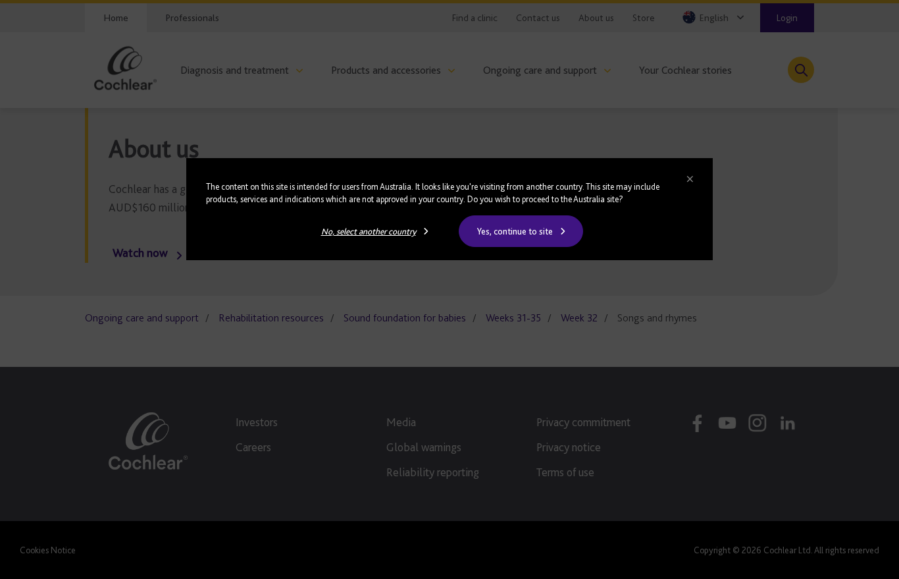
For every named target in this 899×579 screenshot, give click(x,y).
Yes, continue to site (515, 231)
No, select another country (368, 231)
